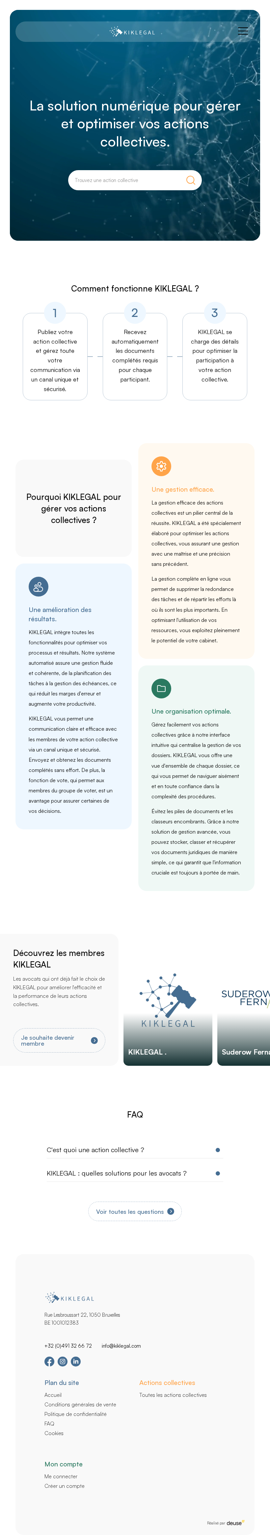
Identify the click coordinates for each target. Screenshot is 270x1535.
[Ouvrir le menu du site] (243, 31)
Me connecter (60, 1476)
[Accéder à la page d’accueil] (132, 32)
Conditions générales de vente (80, 1404)
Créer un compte (64, 1486)
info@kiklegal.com (121, 1345)
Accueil (53, 1395)
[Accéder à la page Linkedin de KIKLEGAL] (76, 1365)
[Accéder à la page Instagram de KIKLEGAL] (63, 1365)
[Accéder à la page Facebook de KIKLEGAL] (49, 1365)
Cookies (54, 1433)
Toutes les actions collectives (173, 1395)
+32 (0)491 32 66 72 (68, 1345)
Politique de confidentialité (75, 1414)
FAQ (49, 1423)
